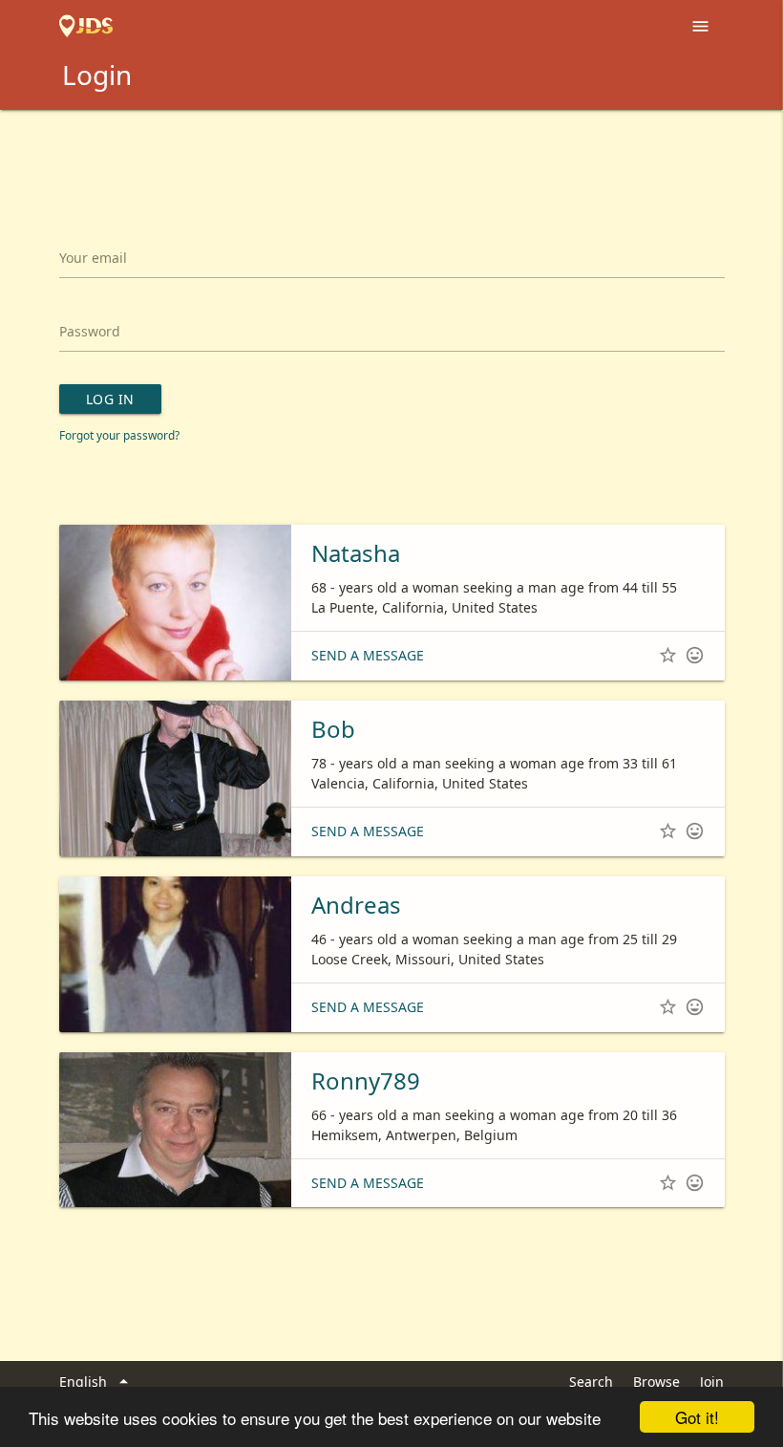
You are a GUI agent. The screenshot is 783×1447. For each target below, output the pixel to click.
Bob (333, 729)
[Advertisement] (391, 162)
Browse (656, 1381)
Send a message (367, 655)
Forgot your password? (119, 435)
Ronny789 (365, 1080)
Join (712, 1381)
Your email (93, 257)
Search (591, 1381)
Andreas (356, 904)
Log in (110, 399)
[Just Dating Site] (86, 27)
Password (89, 331)
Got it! (697, 1417)
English (96, 1381)
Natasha (355, 553)
